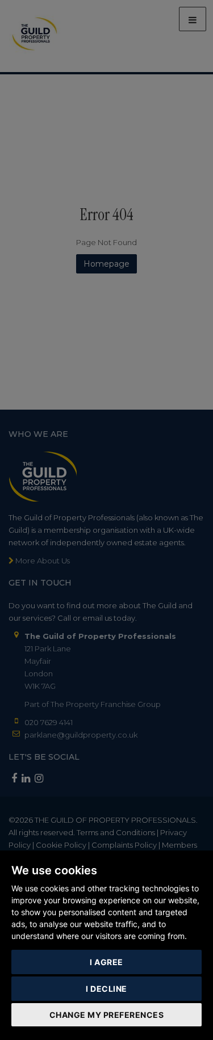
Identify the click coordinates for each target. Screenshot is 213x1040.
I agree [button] (106, 962)
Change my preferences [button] (106, 1015)
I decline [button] (106, 988)
